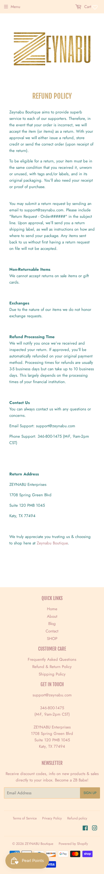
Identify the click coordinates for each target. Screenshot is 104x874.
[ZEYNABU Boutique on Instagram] (94, 829)
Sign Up (90, 792)
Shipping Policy (52, 674)
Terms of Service (25, 818)
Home (52, 609)
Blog (52, 624)
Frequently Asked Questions (52, 659)
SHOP (52, 639)
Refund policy (77, 818)
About (52, 616)
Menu (15, 7)
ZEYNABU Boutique (39, 843)
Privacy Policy (52, 818)
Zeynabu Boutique (52, 543)
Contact (52, 631)
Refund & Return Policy (52, 667)
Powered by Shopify (73, 843)
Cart (87, 7)
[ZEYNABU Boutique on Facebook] (85, 829)
